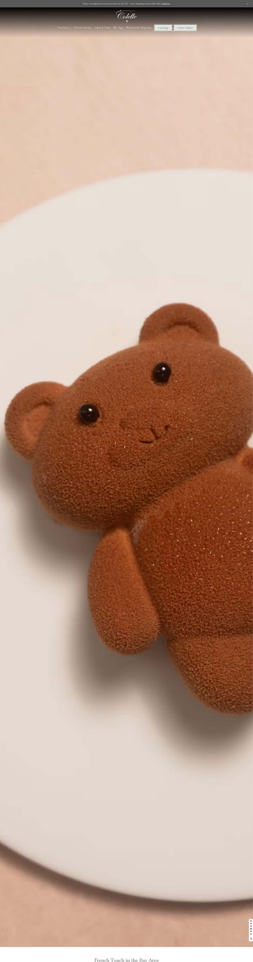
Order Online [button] (185, 27)
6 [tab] (251, 934)
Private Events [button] (82, 27)
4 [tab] (251, 929)
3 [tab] (251, 926)
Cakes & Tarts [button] (102, 27)
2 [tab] (251, 923)
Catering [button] (163, 27)
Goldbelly (165, 3)
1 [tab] (251, 921)
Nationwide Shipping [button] (138, 27)
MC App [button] (118, 27)
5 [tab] (251, 931)
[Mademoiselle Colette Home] (126, 16)
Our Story (64, 27)
